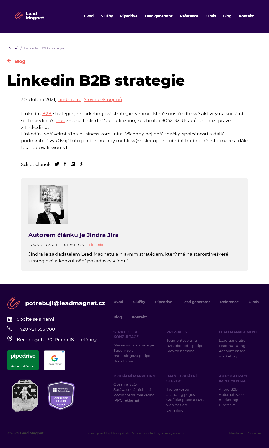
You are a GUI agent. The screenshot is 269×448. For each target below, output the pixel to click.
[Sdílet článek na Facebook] (66, 164)
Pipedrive (128, 16)
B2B (47, 113)
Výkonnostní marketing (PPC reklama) (134, 397)
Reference (189, 16)
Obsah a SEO (125, 384)
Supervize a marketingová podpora (133, 353)
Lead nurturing (232, 346)
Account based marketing (232, 353)
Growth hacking (180, 351)
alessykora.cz (173, 433)
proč (59, 120)
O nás (211, 16)
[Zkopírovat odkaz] (82, 164)
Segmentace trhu (181, 340)
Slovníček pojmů (103, 99)
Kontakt (246, 16)
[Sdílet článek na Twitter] (57, 164)
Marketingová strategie (133, 345)
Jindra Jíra (69, 99)
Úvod (89, 16)
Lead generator (159, 16)
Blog (227, 16)
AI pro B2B (228, 389)
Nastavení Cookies (245, 433)
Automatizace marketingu (231, 397)
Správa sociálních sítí (132, 389)
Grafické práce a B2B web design (185, 402)
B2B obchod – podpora (186, 346)
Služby (107, 16)
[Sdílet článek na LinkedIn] (73, 164)
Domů (12, 48)
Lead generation (233, 340)
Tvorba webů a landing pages (181, 392)
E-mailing (175, 410)
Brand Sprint (124, 361)
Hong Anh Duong (126, 433)
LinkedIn (97, 245)
